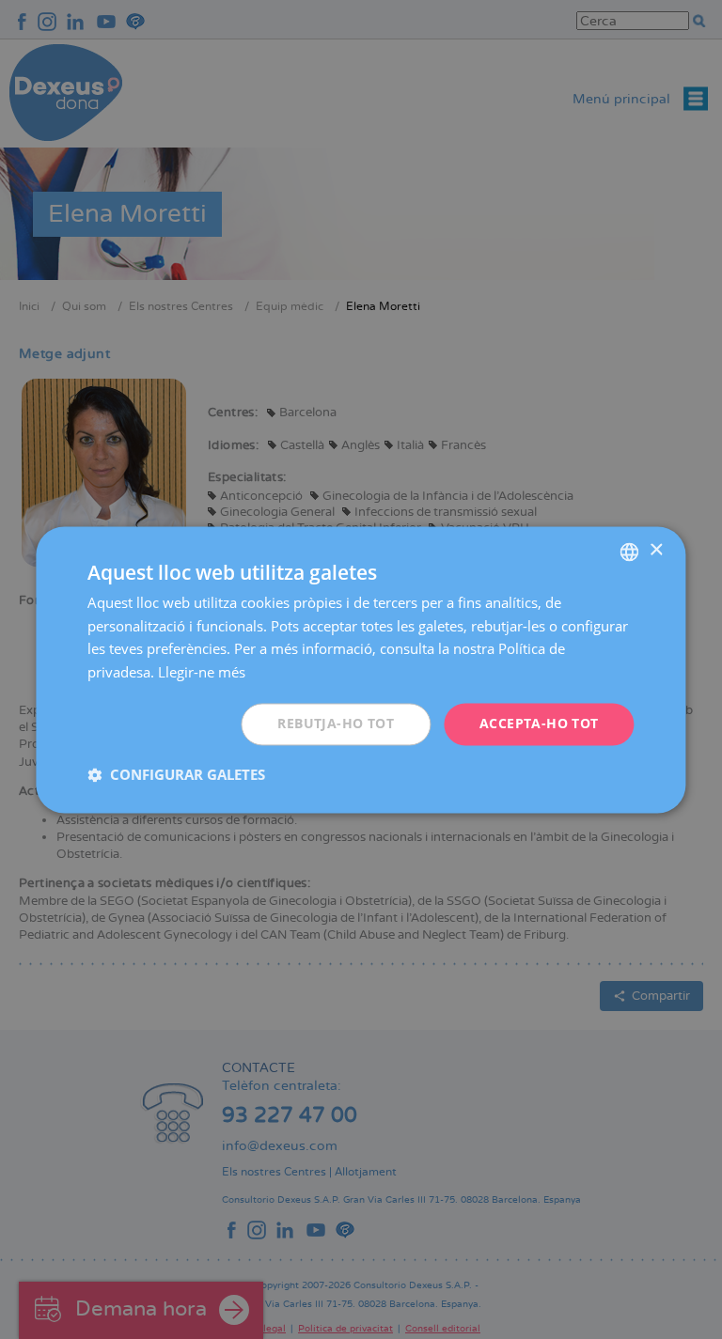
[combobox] (629, 551)
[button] (176, 774)
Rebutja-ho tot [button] (335, 723)
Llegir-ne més (201, 672)
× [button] (656, 550)
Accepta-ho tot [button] (539, 723)
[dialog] (360, 669)
